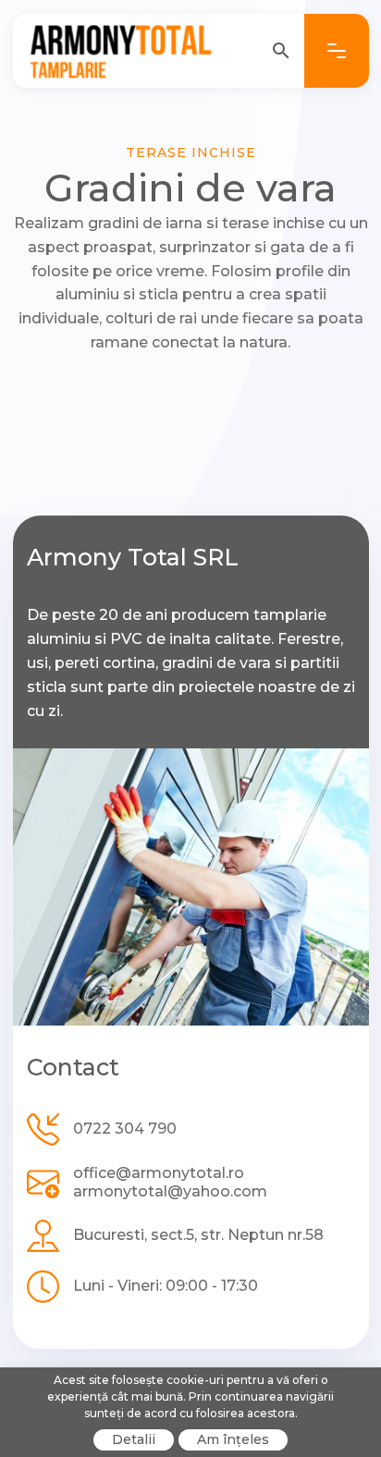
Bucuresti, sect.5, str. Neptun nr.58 (198, 1235)
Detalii (133, 1439)
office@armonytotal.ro (158, 1173)
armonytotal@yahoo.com (170, 1191)
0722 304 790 (125, 1128)
